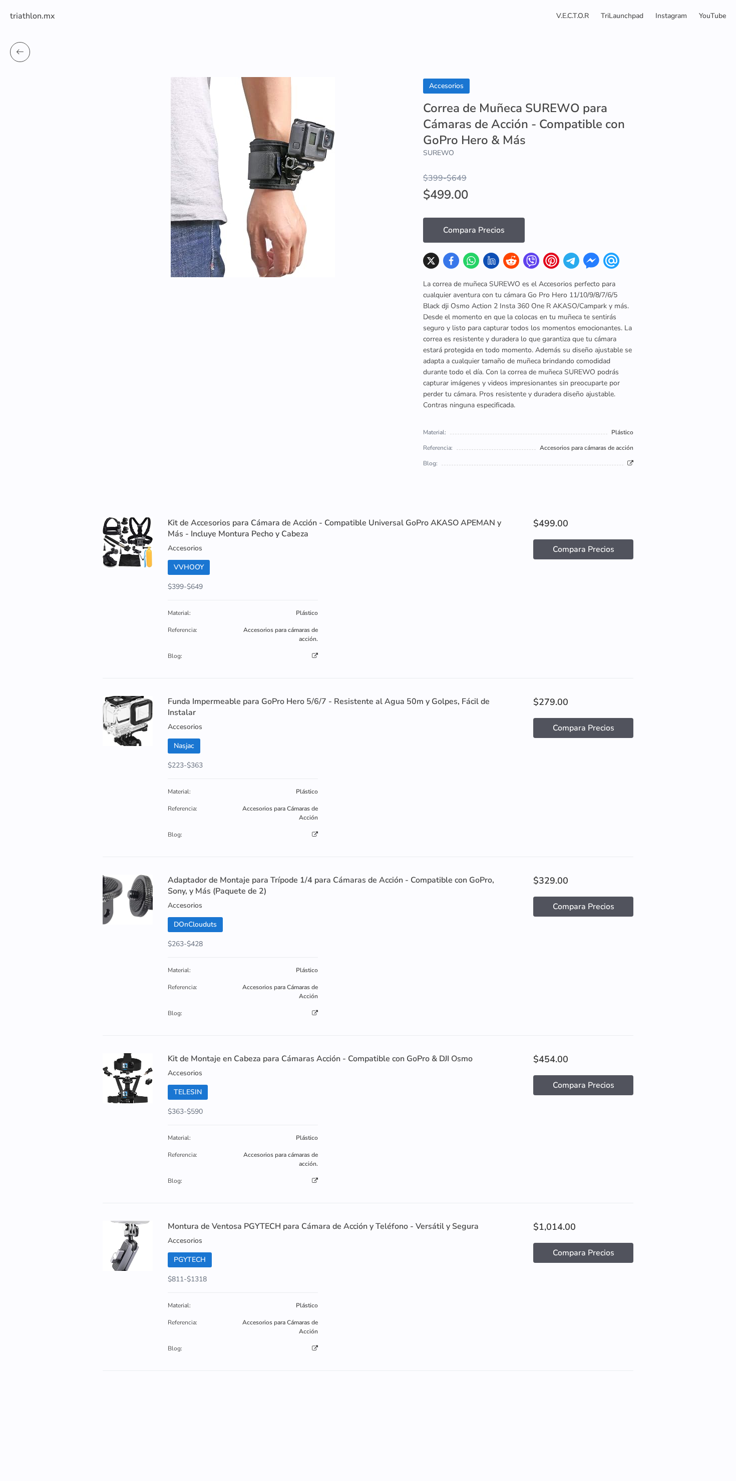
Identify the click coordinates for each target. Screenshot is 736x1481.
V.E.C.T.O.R (572, 16)
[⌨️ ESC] (20, 52)
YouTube (712, 16)
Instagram (671, 16)
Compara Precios (474, 230)
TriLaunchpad (622, 16)
